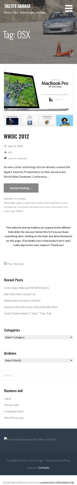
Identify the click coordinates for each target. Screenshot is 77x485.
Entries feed (11, 405)
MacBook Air (10, 207)
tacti (9, 152)
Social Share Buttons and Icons (21, 482)
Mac (66, 202)
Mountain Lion (36, 207)
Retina (60, 207)
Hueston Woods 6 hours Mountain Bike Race (31, 307)
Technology (20, 198)
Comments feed (13, 411)
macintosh (23, 207)
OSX (53, 207)
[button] (71, 10)
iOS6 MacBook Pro (53, 202)
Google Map (29, 202)
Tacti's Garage (17, 6)
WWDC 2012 (16, 136)
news (47, 207)
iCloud (39, 202)
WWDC (20, 211)
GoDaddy (43, 467)
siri (65, 207)
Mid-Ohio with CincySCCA (20, 294)
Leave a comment (17, 158)
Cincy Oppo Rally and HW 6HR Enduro (26, 287)
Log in (7, 398)
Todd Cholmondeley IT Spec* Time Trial (27, 313)
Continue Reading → (21, 188)
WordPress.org (13, 417)
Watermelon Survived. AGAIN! (22, 300)
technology (9, 211)
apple (19, 202)
